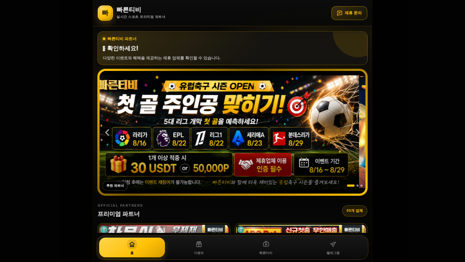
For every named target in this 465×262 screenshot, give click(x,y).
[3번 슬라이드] (361, 185)
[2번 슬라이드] (357, 185)
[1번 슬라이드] (351, 185)
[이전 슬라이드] (107, 132)
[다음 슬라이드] (358, 132)
